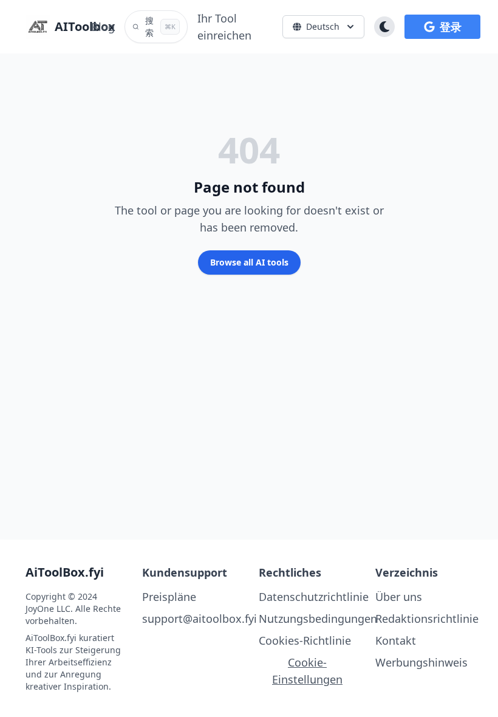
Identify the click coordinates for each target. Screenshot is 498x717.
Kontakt (395, 640)
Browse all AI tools (249, 262)
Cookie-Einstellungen (307, 671)
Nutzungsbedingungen (318, 618)
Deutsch (322, 26)
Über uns (398, 596)
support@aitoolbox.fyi (199, 618)
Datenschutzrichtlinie (314, 596)
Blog (103, 26)
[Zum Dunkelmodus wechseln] (384, 26)
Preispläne (169, 596)
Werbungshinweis (421, 662)
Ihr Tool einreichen (224, 27)
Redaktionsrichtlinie (427, 618)
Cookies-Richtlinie (305, 640)
